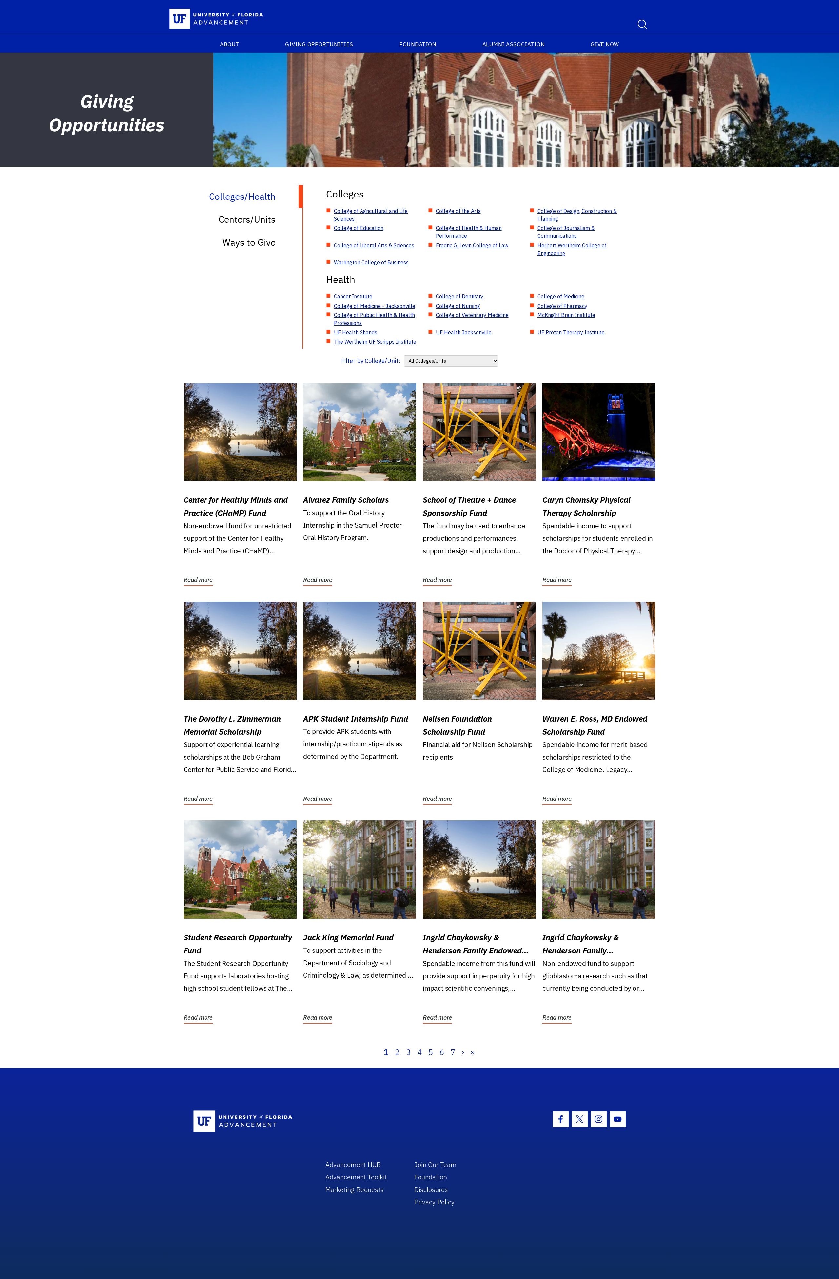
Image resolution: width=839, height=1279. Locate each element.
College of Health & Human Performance (469, 232)
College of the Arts (458, 211)
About (229, 44)
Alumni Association (513, 44)
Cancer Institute (353, 296)
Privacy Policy (434, 1201)
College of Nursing (458, 306)
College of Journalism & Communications (566, 232)
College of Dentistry (459, 296)
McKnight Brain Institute (566, 315)
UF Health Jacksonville (464, 332)
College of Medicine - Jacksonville (374, 306)
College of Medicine (560, 296)
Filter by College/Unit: (370, 361)
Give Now (605, 44)
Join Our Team (435, 1164)
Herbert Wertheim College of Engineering (572, 249)
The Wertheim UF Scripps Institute (375, 341)
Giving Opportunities (319, 44)
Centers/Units (247, 219)
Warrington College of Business (371, 262)
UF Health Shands (355, 332)
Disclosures (431, 1189)
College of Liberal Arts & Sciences (374, 245)
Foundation (417, 44)
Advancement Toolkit (356, 1177)
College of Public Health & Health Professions (374, 319)
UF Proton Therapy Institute (571, 332)
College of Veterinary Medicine (472, 315)
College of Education (358, 228)
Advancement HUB (353, 1164)
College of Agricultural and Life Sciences (371, 215)
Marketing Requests (354, 1189)
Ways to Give (249, 242)
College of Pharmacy (562, 306)
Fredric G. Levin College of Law (472, 245)
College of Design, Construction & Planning (577, 215)
